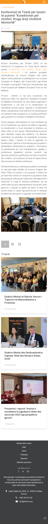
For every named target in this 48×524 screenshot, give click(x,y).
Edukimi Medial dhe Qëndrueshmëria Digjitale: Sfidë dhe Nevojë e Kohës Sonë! (23, 355)
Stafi (24, 447)
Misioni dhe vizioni (24, 443)
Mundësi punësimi (24, 462)
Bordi (24, 451)
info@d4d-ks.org (25, 501)
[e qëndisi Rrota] (45, 518)
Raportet (24, 458)
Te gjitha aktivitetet (8, 7)
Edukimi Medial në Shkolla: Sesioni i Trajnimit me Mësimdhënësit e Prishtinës (23, 299)
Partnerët (24, 455)
